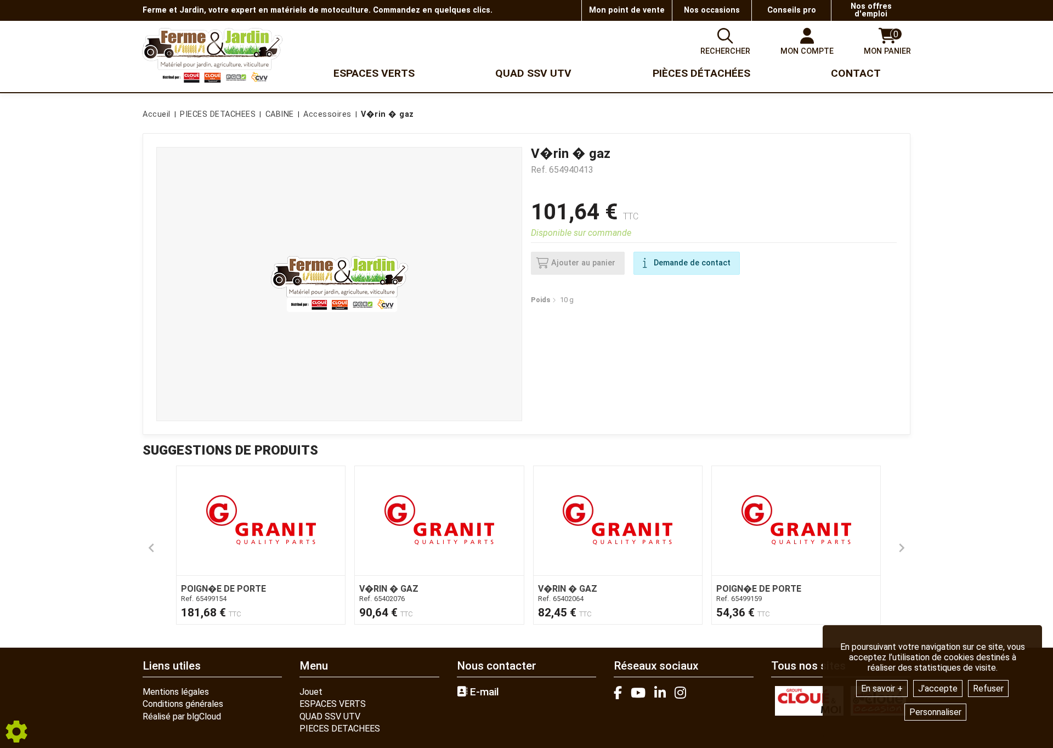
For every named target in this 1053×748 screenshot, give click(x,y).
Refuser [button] (988, 688)
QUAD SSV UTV (329, 716)
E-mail (483, 692)
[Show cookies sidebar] (16, 732)
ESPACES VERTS (332, 704)
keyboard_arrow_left (151, 548)
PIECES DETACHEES (339, 728)
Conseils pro (791, 10)
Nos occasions (712, 10)
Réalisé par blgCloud (182, 716)
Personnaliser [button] (935, 712)
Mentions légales (176, 692)
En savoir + (882, 688)
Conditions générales (183, 704)
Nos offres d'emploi (871, 10)
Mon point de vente (627, 10)
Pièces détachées (701, 73)
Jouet (310, 692)
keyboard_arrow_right (901, 548)
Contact (856, 73)
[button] (385, 114)
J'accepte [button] (938, 688)
